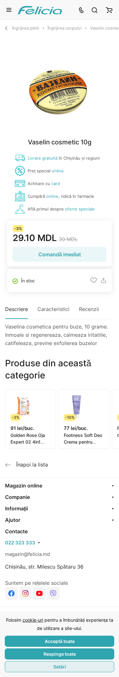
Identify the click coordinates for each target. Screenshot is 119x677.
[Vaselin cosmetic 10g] (59, 90)
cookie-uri (33, 620)
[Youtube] (39, 593)
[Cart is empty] (109, 10)
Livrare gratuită (42, 158)
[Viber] (53, 593)
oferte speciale (80, 208)
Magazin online (23, 485)
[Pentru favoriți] (93, 280)
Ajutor (12, 520)
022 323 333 (20, 543)
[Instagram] (25, 593)
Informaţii (16, 508)
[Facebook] (11, 593)
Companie (17, 497)
